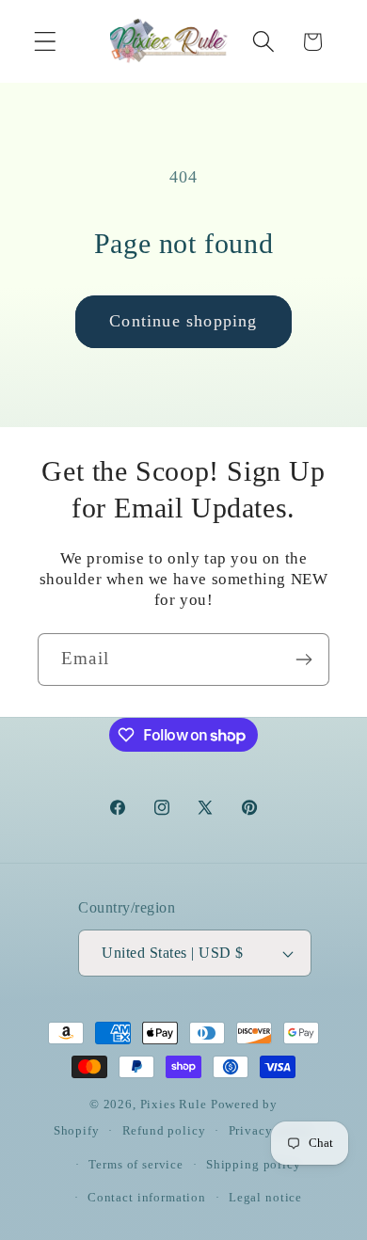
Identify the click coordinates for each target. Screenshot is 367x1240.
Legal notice (265, 1197)
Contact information (147, 1197)
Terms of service (135, 1164)
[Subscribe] (303, 659)
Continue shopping (183, 320)
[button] (46, 42)
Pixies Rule (173, 1104)
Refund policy (164, 1130)
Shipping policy (253, 1164)
